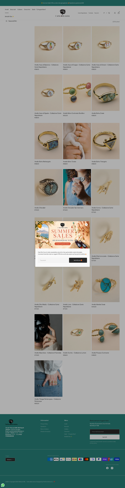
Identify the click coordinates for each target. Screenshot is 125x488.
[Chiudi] (86, 224)
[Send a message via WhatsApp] (3, 485)
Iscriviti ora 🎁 (78, 260)
